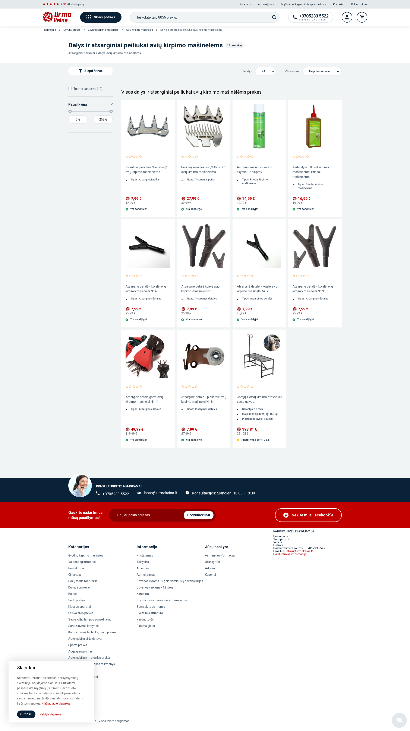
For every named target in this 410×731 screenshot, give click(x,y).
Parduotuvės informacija (289, 554)
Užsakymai (212, 562)
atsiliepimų (77, 4)
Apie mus (245, 4)
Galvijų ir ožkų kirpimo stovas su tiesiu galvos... (259, 399)
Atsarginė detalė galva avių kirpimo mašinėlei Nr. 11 (144, 399)
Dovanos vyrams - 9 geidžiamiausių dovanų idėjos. (170, 581)
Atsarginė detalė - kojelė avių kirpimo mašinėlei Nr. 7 (257, 289)
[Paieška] (274, 17)
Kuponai (210, 574)
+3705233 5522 (115, 494)
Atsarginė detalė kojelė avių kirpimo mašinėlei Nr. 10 (200, 289)
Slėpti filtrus (93, 71)
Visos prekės (104, 17)
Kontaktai (338, 4)
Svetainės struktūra (150, 613)
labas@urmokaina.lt (160, 493)
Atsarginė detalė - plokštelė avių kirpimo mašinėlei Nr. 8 (203, 399)
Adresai (210, 568)
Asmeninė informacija (220, 555)
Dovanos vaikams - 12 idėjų (155, 587)
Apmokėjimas (266, 4)
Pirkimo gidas (359, 4)
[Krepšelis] (362, 17)
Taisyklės (143, 562)
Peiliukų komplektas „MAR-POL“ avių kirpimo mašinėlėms (203, 169)
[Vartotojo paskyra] (347, 17)
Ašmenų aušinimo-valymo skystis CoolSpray (255, 169)
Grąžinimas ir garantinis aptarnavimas (303, 4)
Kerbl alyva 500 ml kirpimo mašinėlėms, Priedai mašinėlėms (311, 172)
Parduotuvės (145, 619)
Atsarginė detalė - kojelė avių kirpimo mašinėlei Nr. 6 (146, 289)
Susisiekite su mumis (151, 606)
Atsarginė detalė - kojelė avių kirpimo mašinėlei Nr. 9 (313, 289)
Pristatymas (145, 555)
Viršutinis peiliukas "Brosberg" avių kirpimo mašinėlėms (146, 169)
